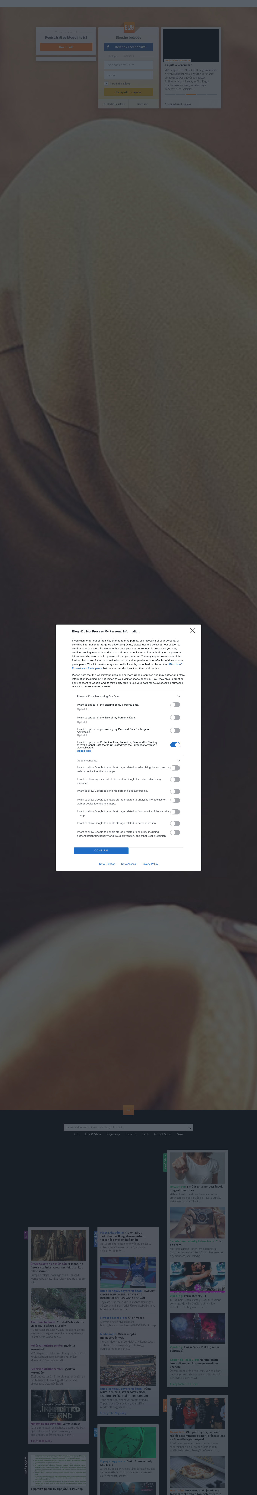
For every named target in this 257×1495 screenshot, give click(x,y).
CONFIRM (101, 850)
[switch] (175, 704)
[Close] (193, 631)
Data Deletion (107, 863)
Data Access (128, 863)
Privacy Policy (150, 863)
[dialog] (128, 747)
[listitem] (128, 696)
